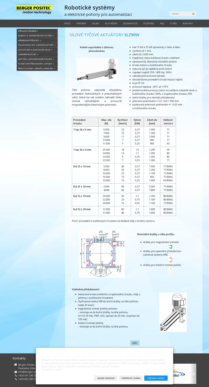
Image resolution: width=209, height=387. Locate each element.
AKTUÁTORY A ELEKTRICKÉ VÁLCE (34, 49)
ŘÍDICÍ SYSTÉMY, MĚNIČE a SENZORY (36, 68)
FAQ (162, 23)
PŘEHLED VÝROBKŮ (27, 31)
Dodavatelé (130, 23)
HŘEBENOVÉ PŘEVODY (28, 40)
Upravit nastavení (105, 378)
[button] (193, 374)
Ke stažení (111, 23)
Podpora (148, 23)
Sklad (95, 23)
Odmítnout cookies (130, 378)
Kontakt (188, 23)
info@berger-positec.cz (31, 371)
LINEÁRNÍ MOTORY (27, 54)
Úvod (67, 23)
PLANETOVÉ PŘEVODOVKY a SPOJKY (35, 63)
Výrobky (81, 23)
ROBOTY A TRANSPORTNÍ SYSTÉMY (35, 35)
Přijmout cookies (155, 378)
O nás (173, 23)
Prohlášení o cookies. (51, 369)
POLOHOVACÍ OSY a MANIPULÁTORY (36, 45)
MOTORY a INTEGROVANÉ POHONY (35, 59)
